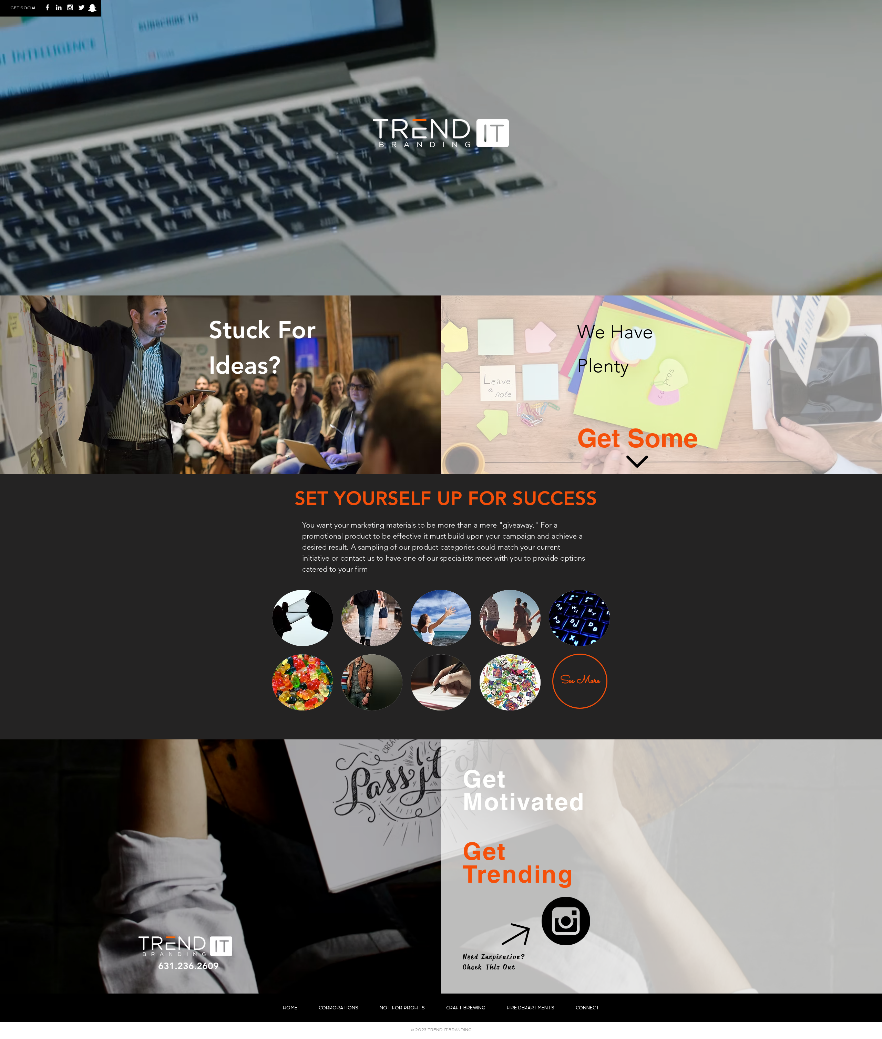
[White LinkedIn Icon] (59, 7)
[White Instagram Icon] (70, 7)
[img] (441, 618)
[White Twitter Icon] (81, 7)
